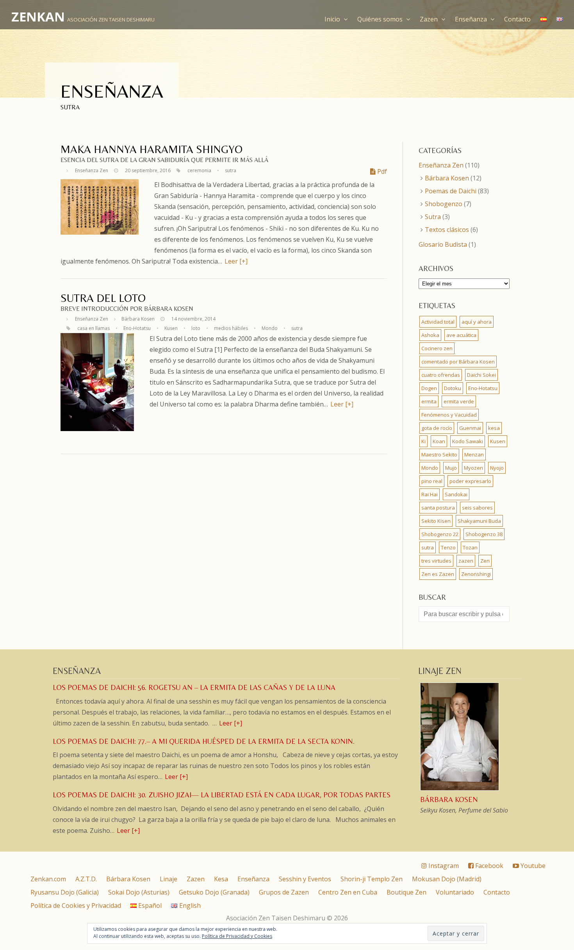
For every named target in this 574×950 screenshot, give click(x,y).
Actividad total (438, 321)
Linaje (168, 879)
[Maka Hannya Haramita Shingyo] (100, 232)
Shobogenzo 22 (439, 534)
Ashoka (430, 335)
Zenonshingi (476, 573)
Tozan (470, 547)
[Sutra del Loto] (97, 428)
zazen (465, 560)
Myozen (473, 467)
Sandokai (456, 494)
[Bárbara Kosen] (460, 789)
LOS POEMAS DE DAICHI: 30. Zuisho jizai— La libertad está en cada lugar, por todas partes (221, 795)
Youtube (532, 865)
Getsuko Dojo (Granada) (214, 892)
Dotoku (452, 388)
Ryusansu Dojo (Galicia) (64, 892)
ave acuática (461, 335)
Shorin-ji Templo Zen (371, 879)
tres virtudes (436, 560)
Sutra (433, 216)
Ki (423, 441)
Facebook (488, 865)
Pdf (381, 171)
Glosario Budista (443, 244)
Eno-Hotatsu (137, 328)
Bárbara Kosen (138, 318)
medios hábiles (231, 328)
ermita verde (459, 401)
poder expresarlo (470, 481)
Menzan (474, 454)
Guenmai (470, 427)
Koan (439, 441)
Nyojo (497, 467)
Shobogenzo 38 (484, 534)
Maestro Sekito (439, 454)
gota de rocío (436, 427)
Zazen (429, 19)
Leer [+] (236, 261)
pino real (431, 481)
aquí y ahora (477, 321)
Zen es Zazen (437, 573)
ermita (429, 401)
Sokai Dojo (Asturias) (138, 892)
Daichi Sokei (481, 374)
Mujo (451, 467)
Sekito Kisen (436, 520)
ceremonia (199, 170)
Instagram (443, 865)
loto (195, 328)
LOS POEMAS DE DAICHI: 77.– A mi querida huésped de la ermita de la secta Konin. (204, 741)
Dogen (429, 388)
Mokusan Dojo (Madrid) (446, 879)
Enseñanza (471, 19)
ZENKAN (38, 16)
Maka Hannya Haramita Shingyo (151, 149)
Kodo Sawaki (467, 441)
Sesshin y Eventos (305, 879)
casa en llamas (93, 328)
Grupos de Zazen (284, 892)
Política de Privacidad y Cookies (237, 936)
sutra (230, 170)
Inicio (333, 19)
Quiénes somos (380, 19)
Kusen (171, 328)
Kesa (221, 879)
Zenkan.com (48, 879)
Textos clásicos (447, 229)
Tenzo (448, 547)
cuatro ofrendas (440, 374)
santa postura (438, 507)
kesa (494, 427)
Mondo (270, 328)
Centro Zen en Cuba (347, 892)
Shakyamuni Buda (479, 520)
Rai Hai (429, 494)
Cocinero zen (437, 348)
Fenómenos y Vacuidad (449, 414)
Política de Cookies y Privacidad (75, 905)
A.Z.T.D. (86, 879)
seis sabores (477, 507)
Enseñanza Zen (91, 170)
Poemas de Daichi (450, 191)
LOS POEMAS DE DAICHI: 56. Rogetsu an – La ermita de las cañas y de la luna (194, 687)
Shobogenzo (443, 204)
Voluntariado (455, 892)
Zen (485, 560)
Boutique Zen (406, 892)
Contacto (517, 19)
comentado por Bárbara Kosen (458, 361)
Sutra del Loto (103, 298)
